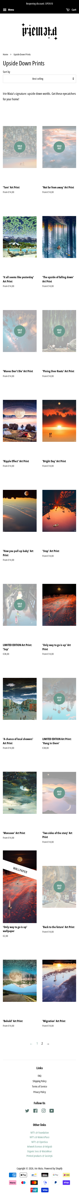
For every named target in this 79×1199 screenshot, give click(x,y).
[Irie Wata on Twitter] (27, 1111)
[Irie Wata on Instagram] (43, 1111)
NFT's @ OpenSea (39, 1142)
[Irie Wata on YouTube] (51, 1111)
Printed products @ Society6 (39, 1156)
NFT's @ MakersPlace (39, 1137)
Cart (73, 9)
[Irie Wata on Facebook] (35, 1111)
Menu (10, 9)
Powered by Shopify (53, 1168)
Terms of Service (39, 1086)
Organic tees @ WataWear (39, 1151)
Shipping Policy (39, 1081)
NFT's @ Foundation (39, 1132)
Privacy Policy (39, 1092)
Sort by (6, 72)
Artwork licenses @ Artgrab (39, 1146)
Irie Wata (39, 1168)
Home (5, 54)
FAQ (39, 1076)
